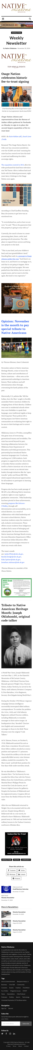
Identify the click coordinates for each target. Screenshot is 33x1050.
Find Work (26, 988)
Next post (4, 895)
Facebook (12, 870)
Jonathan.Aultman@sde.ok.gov (12, 562)
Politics (16, 859)
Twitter (23, 870)
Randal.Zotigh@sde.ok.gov (11, 557)
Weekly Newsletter (7, 897)
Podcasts (4, 997)
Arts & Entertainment (8, 981)
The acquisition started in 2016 (12, 165)
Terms (14, 1046)
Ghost (23, 1044)
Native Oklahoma (9, 48)
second (10, 1008)
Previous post (17, 887)
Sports (18, 997)
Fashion (18, 988)
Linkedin (23, 874)
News (3, 994)
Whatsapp (12, 874)
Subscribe (26, 1023)
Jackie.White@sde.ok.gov (14, 554)
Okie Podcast (21, 994)
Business (4, 984)
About (20, 1046)
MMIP (25, 991)
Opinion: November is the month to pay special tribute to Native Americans (15, 327)
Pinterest (17, 878)
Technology (25, 997)
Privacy (8, 1046)
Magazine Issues (15, 991)
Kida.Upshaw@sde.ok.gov (10, 559)
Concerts (4, 988)
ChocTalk (12, 984)
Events (11, 988)
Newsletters (16, 32)
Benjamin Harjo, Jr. (23, 981)
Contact (26, 1046)
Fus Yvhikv (4, 991)
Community (26, 859)
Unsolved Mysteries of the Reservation (13, 1000)
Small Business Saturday (20, 889)
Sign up (3, 1008)
